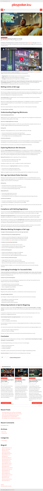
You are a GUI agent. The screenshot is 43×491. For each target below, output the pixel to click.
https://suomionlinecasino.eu (7, 479)
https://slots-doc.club (5, 477)
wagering (30, 42)
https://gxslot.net (5, 456)
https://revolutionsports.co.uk (7, 447)
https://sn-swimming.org (6, 449)
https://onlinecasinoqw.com (6, 464)
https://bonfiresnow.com (6, 454)
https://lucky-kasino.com (6, 460)
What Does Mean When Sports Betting (20, 380)
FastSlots (2, 484)
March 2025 (4, 431)
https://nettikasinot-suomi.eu (7, 463)
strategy (10, 240)
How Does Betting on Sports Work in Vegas (7, 380)
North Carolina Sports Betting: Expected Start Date (10, 415)
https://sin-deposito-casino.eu (7, 474)
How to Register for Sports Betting (6, 403)
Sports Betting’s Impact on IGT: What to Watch (9, 416)
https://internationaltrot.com (6, 457)
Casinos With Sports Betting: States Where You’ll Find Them (12, 413)
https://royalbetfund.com (6, 473)
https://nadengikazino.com (6, 462)
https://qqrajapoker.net (6, 470)
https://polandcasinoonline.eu (7, 469)
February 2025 (4, 433)
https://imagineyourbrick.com (7, 453)
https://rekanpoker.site (6, 472)
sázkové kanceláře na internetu (6, 486)
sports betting (35, 72)
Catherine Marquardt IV (11, 40)
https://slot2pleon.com (6, 476)
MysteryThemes (12, 489)
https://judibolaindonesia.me (7, 459)
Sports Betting (4, 37)
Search (12, 403)
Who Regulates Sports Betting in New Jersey (37, 403)
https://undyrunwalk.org (6, 452)
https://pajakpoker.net (5, 466)
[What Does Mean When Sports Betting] (21, 372)
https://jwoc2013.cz (5, 450)
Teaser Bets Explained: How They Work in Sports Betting (11, 412)
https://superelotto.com (6, 480)
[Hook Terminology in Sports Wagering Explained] (35, 372)
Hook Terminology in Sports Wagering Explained (35, 380)
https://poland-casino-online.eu (7, 467)
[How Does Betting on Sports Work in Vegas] (7, 372)
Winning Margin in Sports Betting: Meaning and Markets (11, 418)
